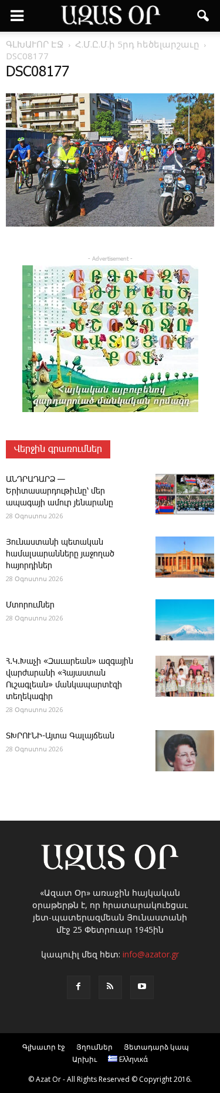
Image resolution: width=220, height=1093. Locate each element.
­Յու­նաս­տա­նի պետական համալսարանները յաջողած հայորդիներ (60, 554)
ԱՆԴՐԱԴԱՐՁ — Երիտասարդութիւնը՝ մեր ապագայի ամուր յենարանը (59, 491)
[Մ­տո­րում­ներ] (184, 619)
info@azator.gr (151, 954)
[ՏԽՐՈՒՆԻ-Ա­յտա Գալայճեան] (184, 750)
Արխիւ (84, 1059)
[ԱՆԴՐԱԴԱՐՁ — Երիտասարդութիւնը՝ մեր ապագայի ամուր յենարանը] (184, 494)
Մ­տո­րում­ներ (30, 605)
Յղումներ (94, 1047)
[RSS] (110, 987)
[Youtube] (142, 987)
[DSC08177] (110, 224)
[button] (203, 16)
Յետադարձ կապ (156, 1047)
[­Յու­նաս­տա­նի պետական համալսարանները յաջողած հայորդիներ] (184, 557)
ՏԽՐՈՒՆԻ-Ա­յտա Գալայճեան (60, 736)
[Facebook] (78, 987)
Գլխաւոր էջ (43, 1047)
